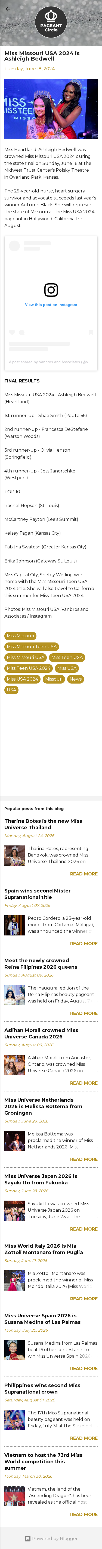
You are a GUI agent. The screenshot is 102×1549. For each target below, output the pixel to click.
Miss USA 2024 (22, 679)
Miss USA (66, 668)
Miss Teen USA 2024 (28, 668)
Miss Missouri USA (25, 657)
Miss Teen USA (67, 657)
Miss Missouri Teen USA (32, 646)
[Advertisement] (51, 750)
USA (11, 689)
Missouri (54, 679)
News (76, 679)
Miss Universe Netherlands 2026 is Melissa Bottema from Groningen (43, 1106)
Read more (84, 874)
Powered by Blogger (54, 1538)
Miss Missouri (20, 635)
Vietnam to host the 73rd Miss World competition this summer (43, 1461)
